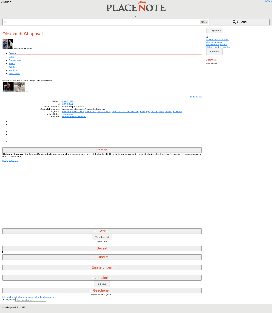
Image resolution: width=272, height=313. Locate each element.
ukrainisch (68, 114)
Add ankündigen (214, 42)
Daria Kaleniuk (10, 161)
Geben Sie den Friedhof (74, 116)
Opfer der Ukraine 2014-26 (125, 111)
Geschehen (14, 73)
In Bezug (102, 284)
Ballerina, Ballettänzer (73, 111)
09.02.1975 (68, 101)
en (191, 96)
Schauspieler (157, 111)
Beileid (12, 63)
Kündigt (12, 67)
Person (12, 53)
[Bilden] (27, 91)
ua (200, 96)
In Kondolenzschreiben (217, 39)
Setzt (11, 57)
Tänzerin (177, 111)
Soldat (168, 111)
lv (194, 96)
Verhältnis (13, 70)
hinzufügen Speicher (216, 44)
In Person (214, 51)
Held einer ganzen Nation (97, 111)
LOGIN (268, 1)
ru (197, 96)
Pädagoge (145, 111)
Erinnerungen (15, 60)
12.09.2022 (68, 104)
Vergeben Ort (102, 237)
